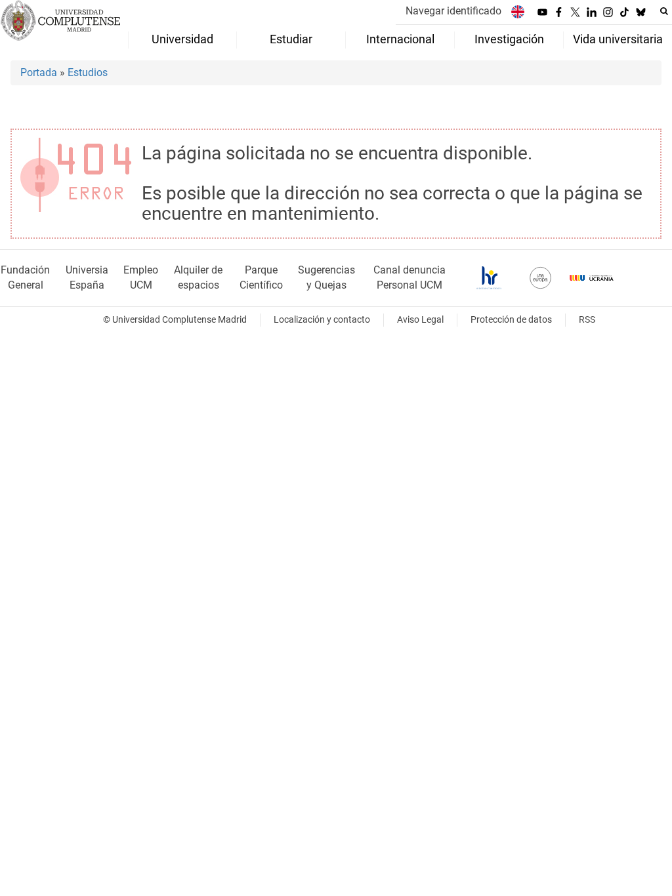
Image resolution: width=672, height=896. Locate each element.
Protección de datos (511, 319)
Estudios (88, 72)
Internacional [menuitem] (400, 39)
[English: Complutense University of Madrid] (517, 11)
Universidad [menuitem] (182, 39)
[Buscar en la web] (664, 11)
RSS (587, 319)
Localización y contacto (322, 319)
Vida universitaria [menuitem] (618, 39)
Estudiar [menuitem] (291, 39)
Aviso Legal (420, 319)
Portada (38, 72)
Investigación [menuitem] (509, 39)
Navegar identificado (453, 11)
